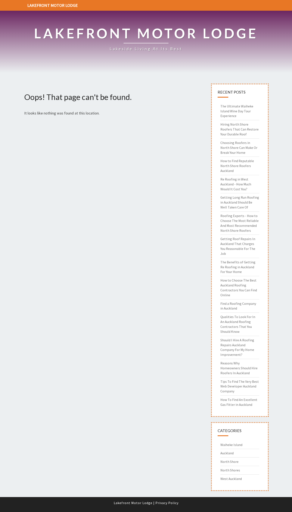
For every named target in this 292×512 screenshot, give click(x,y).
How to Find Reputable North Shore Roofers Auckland (237, 166)
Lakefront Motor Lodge (52, 5)
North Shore (229, 461)
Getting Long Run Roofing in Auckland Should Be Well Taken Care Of (239, 202)
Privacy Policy (166, 503)
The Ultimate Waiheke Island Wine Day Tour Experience (236, 111)
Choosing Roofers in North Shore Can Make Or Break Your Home (238, 148)
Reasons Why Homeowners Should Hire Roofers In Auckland (239, 368)
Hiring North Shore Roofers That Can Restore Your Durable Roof (239, 129)
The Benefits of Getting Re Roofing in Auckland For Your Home (237, 267)
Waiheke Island (231, 445)
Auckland (227, 453)
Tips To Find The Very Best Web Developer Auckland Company (239, 386)
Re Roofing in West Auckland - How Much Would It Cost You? (235, 184)
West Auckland (231, 479)
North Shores (230, 470)
